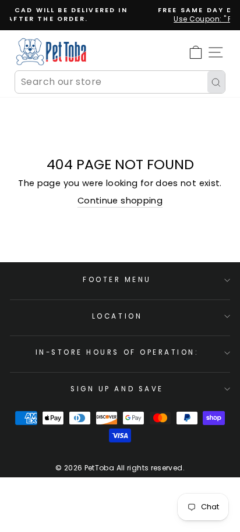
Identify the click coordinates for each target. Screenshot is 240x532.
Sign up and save (117, 389)
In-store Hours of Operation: (117, 352)
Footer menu (117, 279)
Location (117, 316)
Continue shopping (120, 200)
